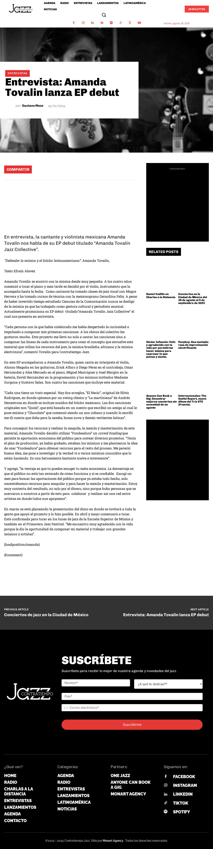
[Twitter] (130, 22)
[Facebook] (73, 22)
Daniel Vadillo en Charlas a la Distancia (160, 295)
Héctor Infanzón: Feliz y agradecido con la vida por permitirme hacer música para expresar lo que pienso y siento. (160, 349)
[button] (104, 15)
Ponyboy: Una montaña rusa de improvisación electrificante (193, 345)
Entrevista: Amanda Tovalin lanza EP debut (166, 614)
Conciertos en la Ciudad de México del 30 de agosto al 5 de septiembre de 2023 (192, 298)
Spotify (181, 811)
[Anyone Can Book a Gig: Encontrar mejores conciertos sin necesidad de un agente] (161, 376)
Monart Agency (113, 840)
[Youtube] (139, 22)
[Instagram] (83, 22)
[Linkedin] (92, 22)
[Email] (119, 169)
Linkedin (183, 794)
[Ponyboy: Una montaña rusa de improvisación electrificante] (193, 323)
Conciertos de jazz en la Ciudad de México (46, 614)
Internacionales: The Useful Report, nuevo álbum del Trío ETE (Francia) (192, 400)
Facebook (184, 776)
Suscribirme (132, 724)
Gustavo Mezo (32, 105)
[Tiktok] (165, 803)
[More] (131, 169)
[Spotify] (111, 22)
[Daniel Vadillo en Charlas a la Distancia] (161, 275)
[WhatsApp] (81, 169)
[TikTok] (120, 22)
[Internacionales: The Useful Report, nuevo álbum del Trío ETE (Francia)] (193, 376)
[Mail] (101, 22)
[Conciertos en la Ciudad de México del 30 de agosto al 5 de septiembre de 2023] (193, 275)
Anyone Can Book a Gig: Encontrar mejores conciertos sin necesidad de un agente (161, 401)
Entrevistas (17, 73)
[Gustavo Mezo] (10, 106)
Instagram (185, 785)
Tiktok (180, 803)
